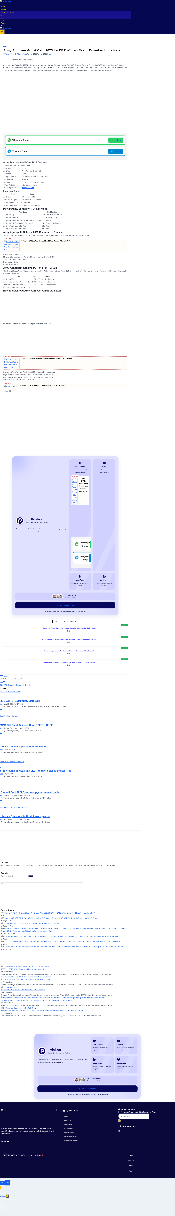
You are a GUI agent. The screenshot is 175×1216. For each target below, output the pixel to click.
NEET (1, 18)
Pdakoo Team (22, 54)
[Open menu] (2, 32)
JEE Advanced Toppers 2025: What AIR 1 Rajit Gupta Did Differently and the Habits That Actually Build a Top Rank (42, 1011)
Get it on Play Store (66, 605)
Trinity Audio (22, 59)
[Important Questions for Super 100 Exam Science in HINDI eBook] (8, 653)
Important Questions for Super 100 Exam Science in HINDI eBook (69, 651)
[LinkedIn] (2, 1141)
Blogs (3, 6)
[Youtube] (8, 1141)
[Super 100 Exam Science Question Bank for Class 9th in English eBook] (8, 641)
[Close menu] (0, 1187)
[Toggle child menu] (7, 1196)
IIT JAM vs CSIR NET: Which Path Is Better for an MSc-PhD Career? (46, 359)
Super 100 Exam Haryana (7, 12)
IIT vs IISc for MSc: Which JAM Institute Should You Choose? (43, 385)
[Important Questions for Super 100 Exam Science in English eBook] (8, 664)
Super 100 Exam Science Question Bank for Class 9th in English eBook (69, 639)
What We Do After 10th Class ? (11, 678)
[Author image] (9, 54)
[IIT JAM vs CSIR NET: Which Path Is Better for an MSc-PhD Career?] (26, 977)
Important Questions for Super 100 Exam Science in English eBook (69, 662)
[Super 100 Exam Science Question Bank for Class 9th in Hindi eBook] (8, 630)
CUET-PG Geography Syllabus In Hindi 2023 (16, 684)
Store (3, 25)
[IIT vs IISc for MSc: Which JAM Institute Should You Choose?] (8, 987)
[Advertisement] (65, 87)
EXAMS (3, 1197)
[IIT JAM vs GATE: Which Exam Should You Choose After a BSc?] (25, 966)
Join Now (117, 140)
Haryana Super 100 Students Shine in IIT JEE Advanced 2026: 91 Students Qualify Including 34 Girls (37, 1000)
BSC (2, 20)
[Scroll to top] (2, 1183)
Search (31, 876)
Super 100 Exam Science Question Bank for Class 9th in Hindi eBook (69, 628)
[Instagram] (5, 1141)
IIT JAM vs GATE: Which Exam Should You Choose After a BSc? (45, 241)
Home (3, 4)
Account (4, 23)
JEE (1, 15)
